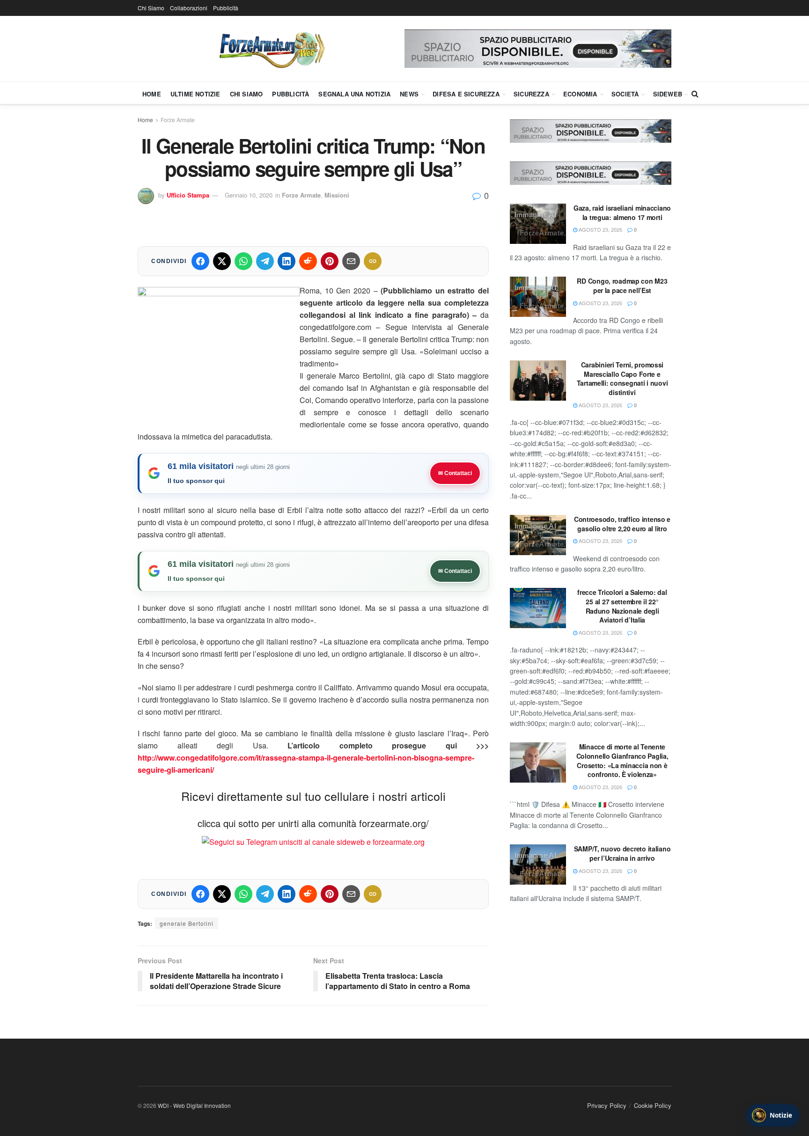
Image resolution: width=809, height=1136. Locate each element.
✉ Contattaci (455, 473)
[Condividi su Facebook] (200, 261)
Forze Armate (178, 120)
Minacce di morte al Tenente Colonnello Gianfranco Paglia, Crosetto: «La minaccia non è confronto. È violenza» (622, 760)
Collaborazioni (188, 8)
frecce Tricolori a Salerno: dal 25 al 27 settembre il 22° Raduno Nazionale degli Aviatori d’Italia (622, 605)
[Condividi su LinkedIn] (286, 261)
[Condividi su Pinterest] (329, 261)
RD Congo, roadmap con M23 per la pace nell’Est (622, 285)
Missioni (336, 195)
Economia (580, 93)
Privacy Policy (606, 1105)
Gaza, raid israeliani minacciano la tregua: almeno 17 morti (622, 212)
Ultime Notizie (195, 93)
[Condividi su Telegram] (265, 261)
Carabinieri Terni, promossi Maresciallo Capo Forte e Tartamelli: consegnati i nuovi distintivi (622, 378)
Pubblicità (225, 8)
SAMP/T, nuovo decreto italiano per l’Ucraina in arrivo (622, 853)
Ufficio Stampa (188, 195)
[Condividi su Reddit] (308, 261)
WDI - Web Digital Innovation (194, 1105)
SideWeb (667, 93)
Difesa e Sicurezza (466, 93)
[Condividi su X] (222, 261)
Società (625, 93)
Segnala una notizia (354, 93)
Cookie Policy (652, 1105)
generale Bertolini (186, 923)
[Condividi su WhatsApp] (243, 261)
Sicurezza (531, 93)
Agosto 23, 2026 (599, 229)
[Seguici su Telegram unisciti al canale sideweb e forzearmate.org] (313, 841)
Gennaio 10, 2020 (248, 195)
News (409, 93)
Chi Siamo (151, 8)
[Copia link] (373, 261)
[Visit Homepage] (271, 48)
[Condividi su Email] (351, 261)
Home (151, 93)
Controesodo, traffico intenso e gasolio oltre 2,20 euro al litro (622, 523)
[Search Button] (695, 93)
